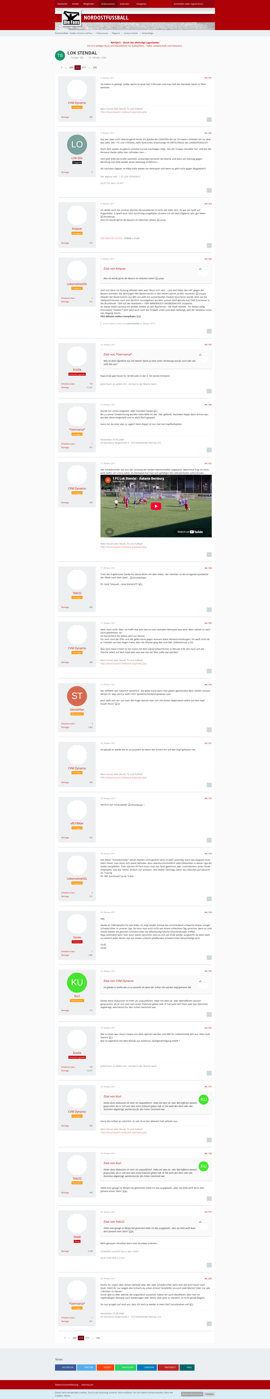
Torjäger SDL (77, 57)
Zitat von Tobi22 (114, 1221)
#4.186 (208, 404)
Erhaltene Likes (68, 298)
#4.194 (208, 912)
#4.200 (208, 1278)
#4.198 (208, 1153)
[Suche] (210, 4)
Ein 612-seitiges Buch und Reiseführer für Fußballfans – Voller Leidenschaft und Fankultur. (135, 44)
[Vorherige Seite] (57, 67)
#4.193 (208, 853)
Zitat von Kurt (112, 1096)
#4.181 (208, 77)
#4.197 (208, 1086)
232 (95, 67)
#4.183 (208, 203)
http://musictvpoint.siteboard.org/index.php (123, 112)
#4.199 (208, 1211)
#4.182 (208, 133)
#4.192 (208, 798)
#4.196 (208, 1027)
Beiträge (65, 117)
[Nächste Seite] (100, 67)
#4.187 (208, 463)
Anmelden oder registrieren (188, 3)
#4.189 (208, 623)
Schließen (209, 1394)
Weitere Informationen (192, 1394)
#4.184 (208, 258)
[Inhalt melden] (209, 119)
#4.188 (208, 567)
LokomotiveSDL (133, 323)
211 (84, 67)
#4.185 (208, 344)
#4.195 (208, 971)
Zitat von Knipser (115, 268)
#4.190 (208, 684)
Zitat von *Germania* (118, 354)
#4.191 (208, 743)
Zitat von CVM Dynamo (119, 981)
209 (71, 67)
